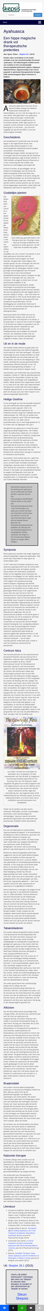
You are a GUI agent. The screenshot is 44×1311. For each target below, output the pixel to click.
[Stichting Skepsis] (22, 7)
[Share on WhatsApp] (22, 1308)
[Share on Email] (30, 1308)
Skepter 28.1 (24, 54)
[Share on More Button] (39, 1308)
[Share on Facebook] (4, 1308)
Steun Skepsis (22, 1296)
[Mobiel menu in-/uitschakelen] (39, 22)
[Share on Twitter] (13, 1308)
